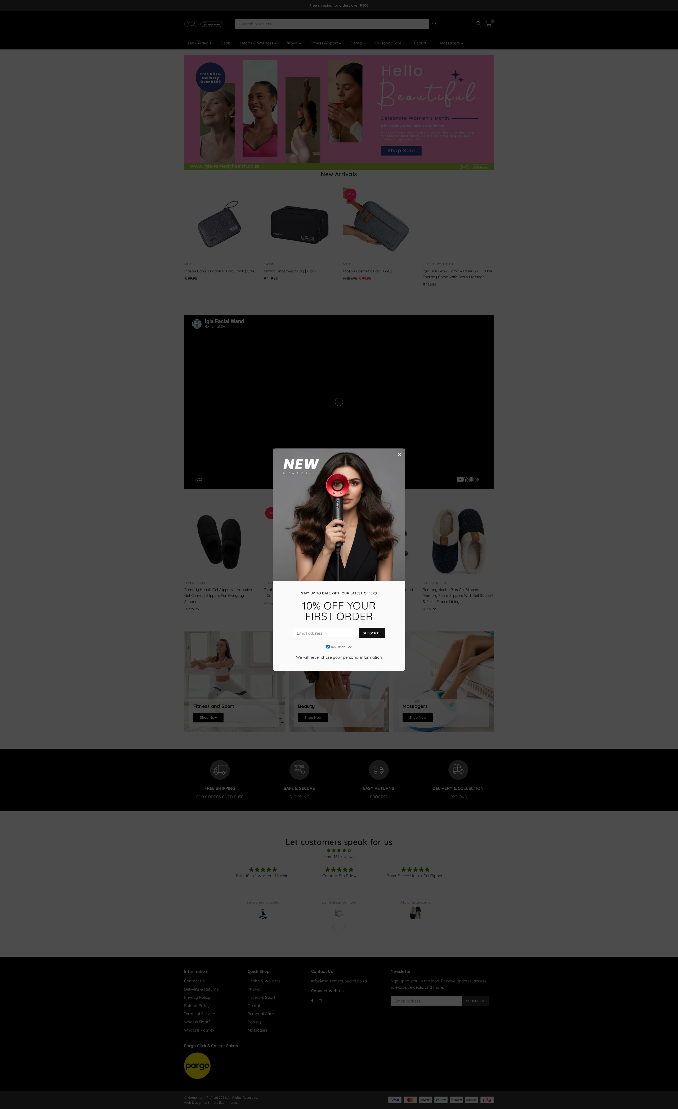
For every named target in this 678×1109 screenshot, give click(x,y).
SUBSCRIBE (372, 633)
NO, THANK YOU (341, 646)
